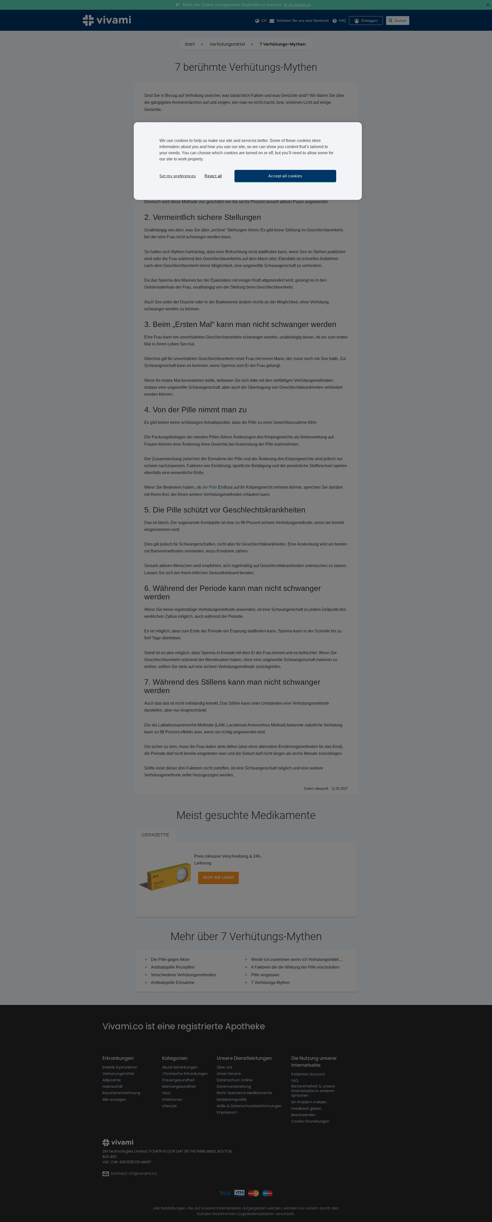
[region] (248, 161)
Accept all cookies (285, 176)
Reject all (213, 176)
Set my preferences (177, 176)
